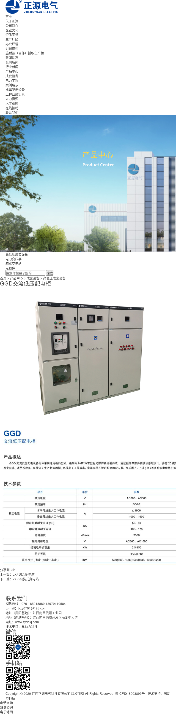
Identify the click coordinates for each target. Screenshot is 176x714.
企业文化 (12, 30)
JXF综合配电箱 (24, 574)
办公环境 (12, 43)
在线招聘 (12, 107)
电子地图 (6, 711)
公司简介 (12, 25)
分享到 (5, 569)
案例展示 (12, 85)
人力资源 (12, 98)
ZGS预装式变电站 (26, 579)
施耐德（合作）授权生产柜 (25, 53)
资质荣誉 (12, 34)
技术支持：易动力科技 (22, 626)
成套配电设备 (15, 89)
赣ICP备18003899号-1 (131, 693)
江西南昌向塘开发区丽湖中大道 (55, 617)
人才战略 (12, 103)
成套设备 (12, 75)
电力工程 (12, 80)
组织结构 (12, 48)
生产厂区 (12, 39)
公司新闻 (12, 62)
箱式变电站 (14, 263)
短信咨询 (6, 707)
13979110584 (56, 603)
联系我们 (12, 112)
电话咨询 (6, 702)
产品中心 (12, 71)
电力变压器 (14, 258)
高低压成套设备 (17, 254)
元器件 (10, 268)
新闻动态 (12, 57)
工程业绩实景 (15, 94)
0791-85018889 (33, 603)
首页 (9, 16)
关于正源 (12, 21)
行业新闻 (12, 66)
